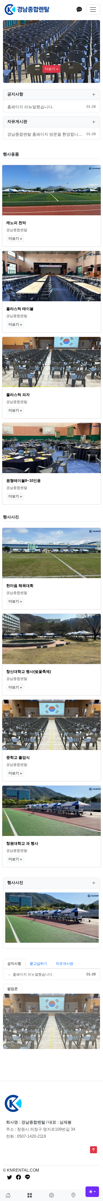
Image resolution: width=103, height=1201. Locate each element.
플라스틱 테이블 (20, 309)
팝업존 (12, 989)
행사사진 (11, 517)
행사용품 (11, 154)
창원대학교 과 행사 (22, 843)
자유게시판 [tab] (64, 964)
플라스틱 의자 (18, 394)
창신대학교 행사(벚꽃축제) (28, 671)
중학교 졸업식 (18, 757)
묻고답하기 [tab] (38, 964)
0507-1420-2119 (31, 1136)
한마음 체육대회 (20, 585)
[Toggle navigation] (93, 10)
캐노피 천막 (16, 223)
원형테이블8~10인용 (23, 480)
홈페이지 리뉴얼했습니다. (33, 974)
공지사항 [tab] (14, 964)
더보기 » (51, 69)
